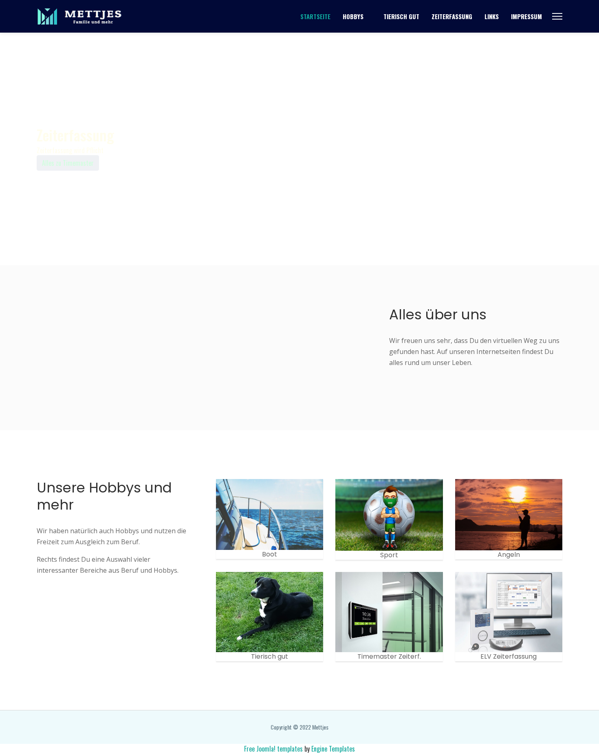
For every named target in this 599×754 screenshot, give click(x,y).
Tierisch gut (401, 16)
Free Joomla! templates (273, 749)
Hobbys (353, 16)
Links (491, 16)
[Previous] (43, 230)
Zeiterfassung (452, 16)
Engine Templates (333, 749)
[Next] (71, 230)
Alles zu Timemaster (68, 163)
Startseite (315, 16)
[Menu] (557, 16)
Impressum (526, 16)
